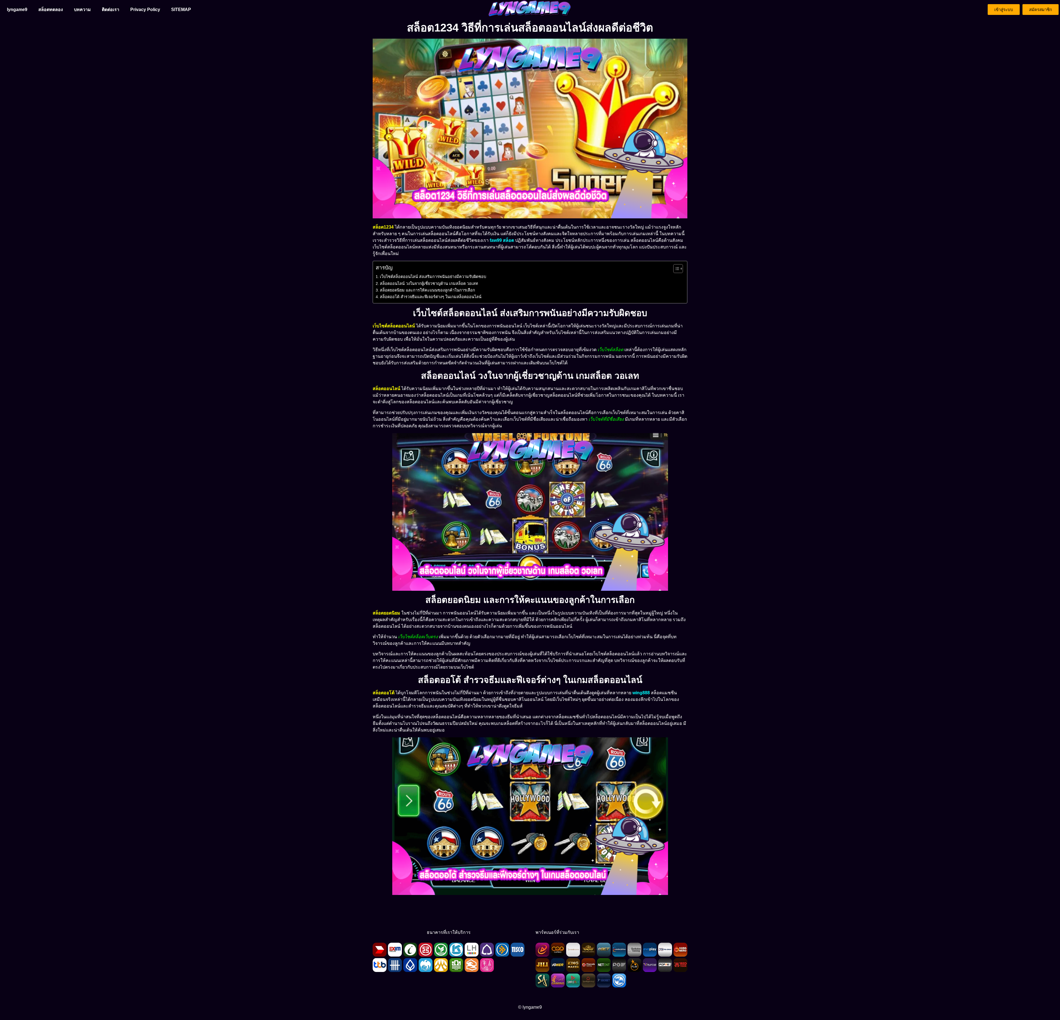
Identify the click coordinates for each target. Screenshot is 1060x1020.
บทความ (82, 9)
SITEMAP (181, 9)
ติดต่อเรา (110, 9)
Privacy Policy (145, 9)
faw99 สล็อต (502, 240)
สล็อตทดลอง (50, 9)
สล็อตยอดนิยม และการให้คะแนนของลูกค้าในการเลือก (427, 290)
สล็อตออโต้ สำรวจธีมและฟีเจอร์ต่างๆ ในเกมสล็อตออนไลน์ (430, 297)
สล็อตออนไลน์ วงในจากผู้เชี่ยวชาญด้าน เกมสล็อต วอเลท (429, 283)
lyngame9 (17, 9)
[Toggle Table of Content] (675, 268)
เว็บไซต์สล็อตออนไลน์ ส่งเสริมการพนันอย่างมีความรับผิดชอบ (433, 276)
